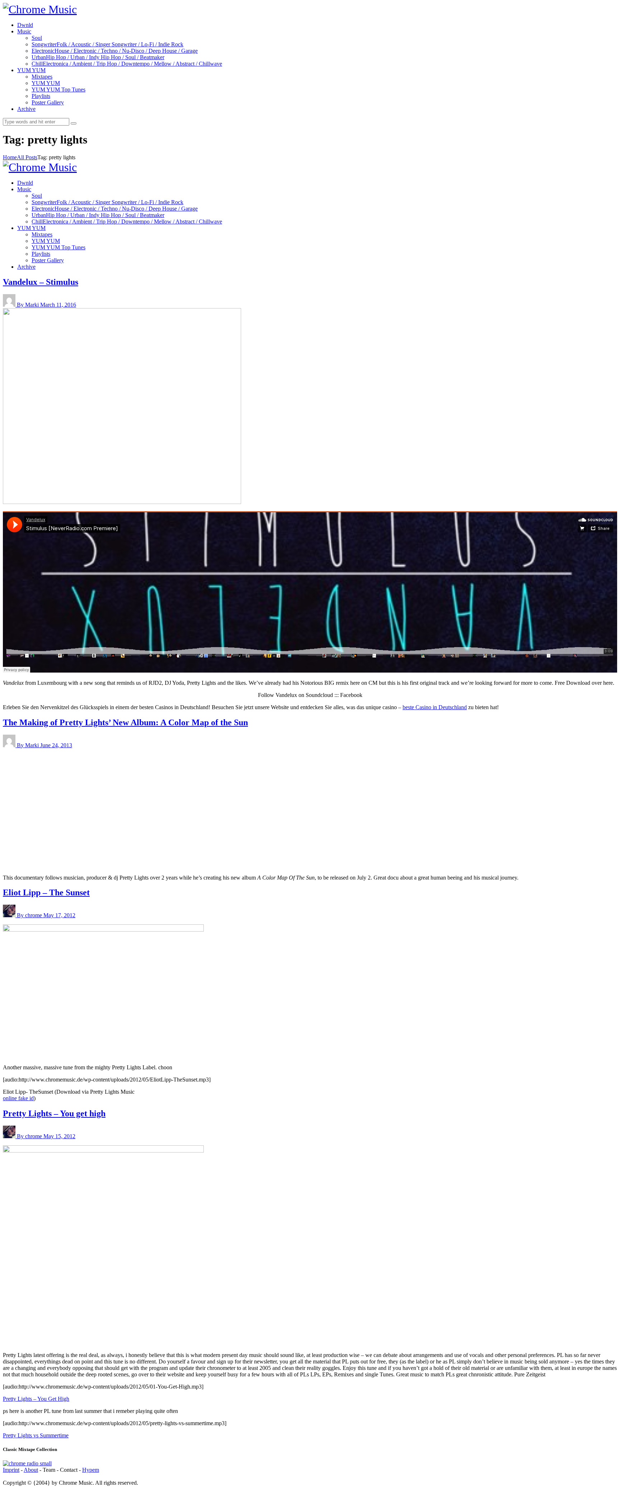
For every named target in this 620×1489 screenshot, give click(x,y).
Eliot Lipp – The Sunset (46, 892)
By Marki (28, 305)
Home (10, 157)
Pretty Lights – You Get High (36, 1399)
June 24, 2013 (56, 745)
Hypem (90, 1470)
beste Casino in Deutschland (435, 707)
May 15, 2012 (59, 1136)
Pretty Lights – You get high (54, 1113)
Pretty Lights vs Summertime (36, 1435)
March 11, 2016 (58, 305)
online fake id (18, 1098)
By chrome (30, 915)
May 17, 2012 (59, 915)
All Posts (27, 157)
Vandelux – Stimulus (40, 282)
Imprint (11, 1470)
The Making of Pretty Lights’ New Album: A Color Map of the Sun (125, 722)
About (31, 1470)
